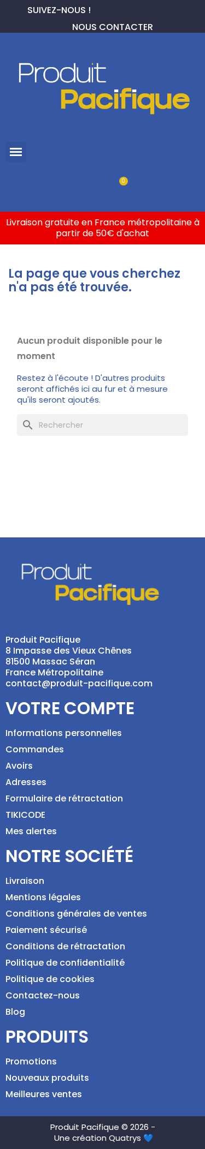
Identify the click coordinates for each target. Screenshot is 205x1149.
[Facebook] (99, 8)
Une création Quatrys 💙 (104, 1138)
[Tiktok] (152, 8)
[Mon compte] (84, 187)
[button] (15, 152)
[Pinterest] (117, 8)
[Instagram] (134, 8)
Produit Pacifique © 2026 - (102, 1127)
